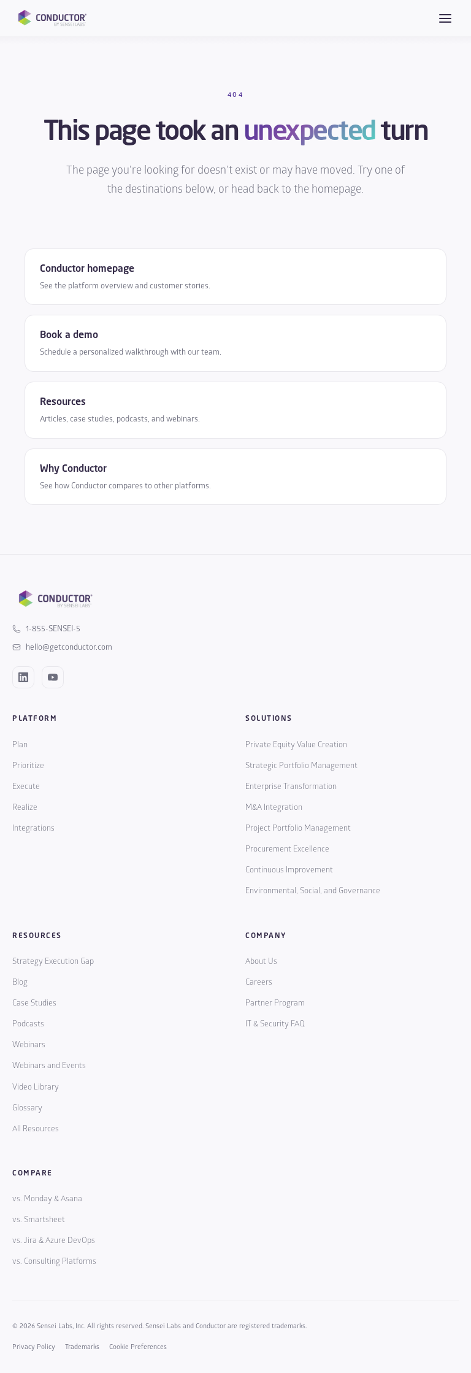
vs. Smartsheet (38, 1220)
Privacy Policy (33, 1347)
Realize (24, 807)
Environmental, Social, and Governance (312, 891)
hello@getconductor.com (69, 647)
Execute (26, 786)
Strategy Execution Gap (53, 961)
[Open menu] (445, 18)
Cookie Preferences (138, 1347)
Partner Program (275, 1003)
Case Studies (34, 1003)
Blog (20, 982)
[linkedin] (23, 677)
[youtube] (53, 677)
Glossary (27, 1108)
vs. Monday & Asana (47, 1199)
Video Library (35, 1087)
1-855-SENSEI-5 (53, 629)
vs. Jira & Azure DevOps (53, 1240)
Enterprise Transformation (291, 786)
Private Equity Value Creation (296, 745)
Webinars (28, 1045)
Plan (20, 745)
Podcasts (28, 1024)
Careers (258, 982)
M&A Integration (273, 807)
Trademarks (82, 1347)
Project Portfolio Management (298, 828)
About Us (261, 961)
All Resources (35, 1129)
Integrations (33, 828)
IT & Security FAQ (275, 1024)
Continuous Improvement (289, 870)
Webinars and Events (49, 1066)
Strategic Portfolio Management (301, 766)
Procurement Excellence (287, 849)
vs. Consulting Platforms (54, 1261)
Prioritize (28, 766)
